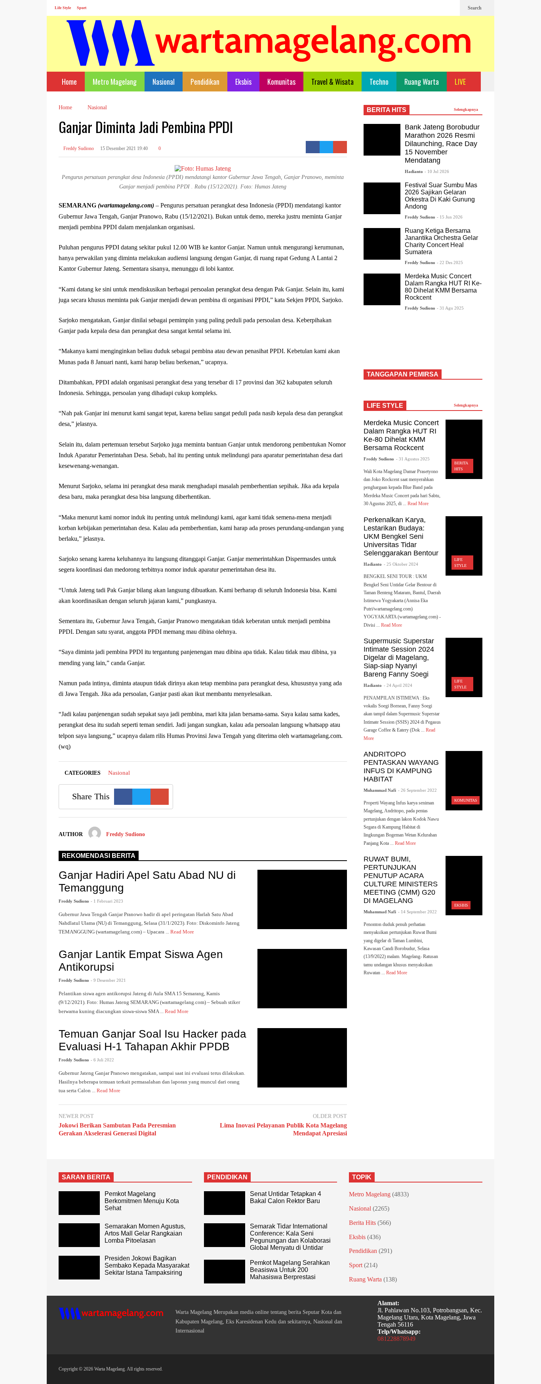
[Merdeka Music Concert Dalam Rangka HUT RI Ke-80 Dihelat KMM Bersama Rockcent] (382, 289)
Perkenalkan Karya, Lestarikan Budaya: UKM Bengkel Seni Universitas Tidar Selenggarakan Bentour (401, 536)
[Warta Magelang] (269, 53)
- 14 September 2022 (417, 911)
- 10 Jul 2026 (437, 171)
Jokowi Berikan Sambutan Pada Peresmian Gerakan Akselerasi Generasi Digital (117, 1129)
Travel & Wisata (332, 81)
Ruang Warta (421, 81)
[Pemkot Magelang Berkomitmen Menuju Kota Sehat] (79, 1203)
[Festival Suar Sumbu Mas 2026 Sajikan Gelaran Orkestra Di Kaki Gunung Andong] (382, 198)
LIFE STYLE (385, 405)
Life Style (63, 8)
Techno (379, 81)
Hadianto (414, 171)
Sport (81, 8)
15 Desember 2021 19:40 (124, 148)
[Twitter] (450, 8)
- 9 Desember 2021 (108, 980)
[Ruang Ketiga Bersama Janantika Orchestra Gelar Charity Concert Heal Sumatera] (382, 244)
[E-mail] (340, 147)
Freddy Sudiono (78, 148)
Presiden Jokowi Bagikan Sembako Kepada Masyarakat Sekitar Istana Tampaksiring (147, 1265)
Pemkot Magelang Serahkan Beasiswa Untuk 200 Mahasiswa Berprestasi (290, 1269)
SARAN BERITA (86, 1177)
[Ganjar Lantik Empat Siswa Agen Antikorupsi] (302, 978)
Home (68, 81)
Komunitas (281, 81)
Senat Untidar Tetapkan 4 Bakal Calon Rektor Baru (285, 1197)
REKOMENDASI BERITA (98, 855)
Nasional (163, 81)
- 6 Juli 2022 (102, 1059)
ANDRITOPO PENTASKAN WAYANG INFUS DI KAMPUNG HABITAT (401, 766)
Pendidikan (204, 81)
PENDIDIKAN (227, 1177)
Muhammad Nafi (380, 790)
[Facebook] (424, 8)
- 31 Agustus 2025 (413, 458)
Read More (182, 932)
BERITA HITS (386, 109)
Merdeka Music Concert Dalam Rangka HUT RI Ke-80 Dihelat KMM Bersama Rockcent (443, 287)
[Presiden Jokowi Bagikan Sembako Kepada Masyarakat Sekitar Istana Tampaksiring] (79, 1267)
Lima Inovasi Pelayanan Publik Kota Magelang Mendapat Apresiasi (283, 1129)
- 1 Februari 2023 (107, 901)
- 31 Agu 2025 (450, 308)
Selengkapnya (466, 109)
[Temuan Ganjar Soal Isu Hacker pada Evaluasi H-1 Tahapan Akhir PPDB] (302, 1057)
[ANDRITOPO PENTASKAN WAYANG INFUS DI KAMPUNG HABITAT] (464, 780)
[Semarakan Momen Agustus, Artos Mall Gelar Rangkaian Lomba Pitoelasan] (79, 1235)
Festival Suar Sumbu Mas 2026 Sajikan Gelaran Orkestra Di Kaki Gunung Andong (441, 196)
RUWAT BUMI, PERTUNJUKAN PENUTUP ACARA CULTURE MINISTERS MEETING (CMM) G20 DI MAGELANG (401, 880)
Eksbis (243, 81)
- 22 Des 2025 (450, 262)
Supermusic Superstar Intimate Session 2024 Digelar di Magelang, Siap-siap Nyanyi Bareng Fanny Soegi (399, 657)
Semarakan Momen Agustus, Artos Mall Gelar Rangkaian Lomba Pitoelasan (145, 1233)
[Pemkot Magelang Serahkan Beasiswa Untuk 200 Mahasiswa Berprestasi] (224, 1271)
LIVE (461, 81)
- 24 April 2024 (398, 685)
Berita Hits (362, 1222)
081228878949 (396, 1338)
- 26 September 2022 (417, 790)
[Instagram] (437, 8)
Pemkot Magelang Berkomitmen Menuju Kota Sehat (142, 1200)
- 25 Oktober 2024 (401, 564)
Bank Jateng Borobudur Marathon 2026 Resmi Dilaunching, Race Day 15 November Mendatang (442, 143)
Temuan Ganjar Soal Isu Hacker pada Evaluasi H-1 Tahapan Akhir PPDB (152, 1040)
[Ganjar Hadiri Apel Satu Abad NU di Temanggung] (302, 899)
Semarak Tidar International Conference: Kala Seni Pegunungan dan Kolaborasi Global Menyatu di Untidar (290, 1237)
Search (475, 8)
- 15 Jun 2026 (450, 217)
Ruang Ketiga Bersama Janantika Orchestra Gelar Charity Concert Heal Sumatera (441, 241)
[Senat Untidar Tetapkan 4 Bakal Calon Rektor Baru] (224, 1203)
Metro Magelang (115, 81)
